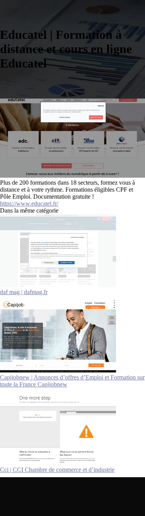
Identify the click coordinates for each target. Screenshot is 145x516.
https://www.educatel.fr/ (29, 203)
